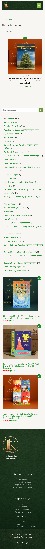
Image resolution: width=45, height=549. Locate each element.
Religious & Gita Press (22, 485)
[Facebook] (22, 543)
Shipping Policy (22, 504)
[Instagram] (27, 543)
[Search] (41, 110)
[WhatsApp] (18, 543)
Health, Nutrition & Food (22, 487)
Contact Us (21, 524)
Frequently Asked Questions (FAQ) (21, 527)
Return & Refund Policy (22, 512)
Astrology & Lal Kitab (22, 482)
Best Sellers (22, 479)
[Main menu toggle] (39, 5)
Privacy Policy (22, 506)
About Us (21, 521)
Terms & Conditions (22, 509)
